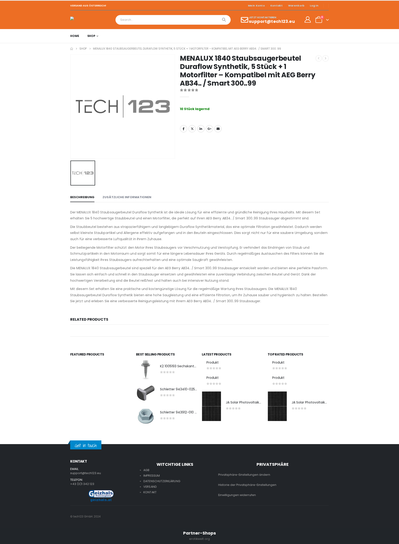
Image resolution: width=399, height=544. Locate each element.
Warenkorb (296, 5)
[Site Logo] (83, 20)
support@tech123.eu (85, 473)
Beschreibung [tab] (82, 197)
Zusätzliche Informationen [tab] (127, 197)
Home (74, 36)
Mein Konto (256, 5)
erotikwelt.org (199, 539)
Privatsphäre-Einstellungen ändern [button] (244, 475)
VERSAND (150, 487)
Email (218, 128)
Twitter (192, 128)
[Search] (224, 19)
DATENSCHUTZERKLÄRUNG (161, 481)
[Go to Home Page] (71, 48)
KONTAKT (150, 492)
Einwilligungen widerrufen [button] (237, 495)
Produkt (212, 362)
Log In (314, 5)
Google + (209, 128)
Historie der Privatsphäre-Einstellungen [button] (247, 485)
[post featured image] (145, 370)
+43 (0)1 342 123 (82, 484)
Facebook (183, 128)
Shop (91, 36)
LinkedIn (201, 128)
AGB (146, 470)
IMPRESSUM (151, 476)
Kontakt (276, 5)
